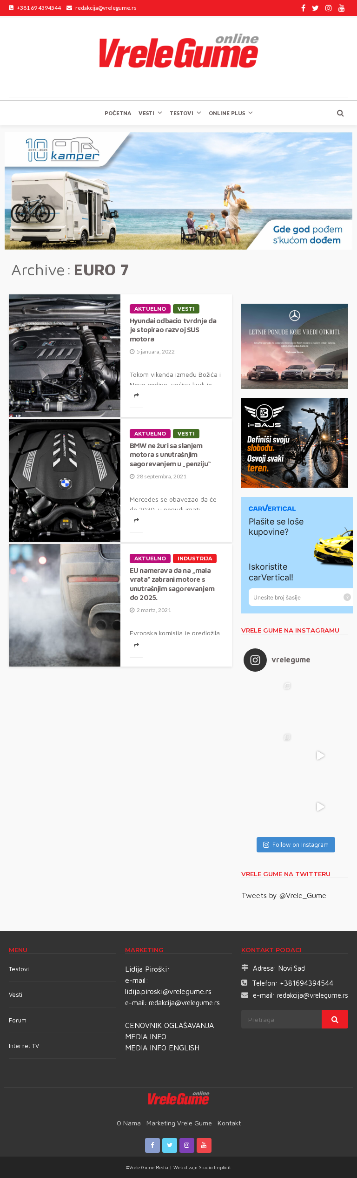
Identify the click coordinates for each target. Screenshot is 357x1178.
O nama (129, 1123)
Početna (118, 112)
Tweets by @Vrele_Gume (283, 895)
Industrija (195, 558)
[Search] (340, 113)
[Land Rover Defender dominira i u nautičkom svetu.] (320, 806)
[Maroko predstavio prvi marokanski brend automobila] (320, 704)
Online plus (227, 112)
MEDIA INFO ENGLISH (162, 1047)
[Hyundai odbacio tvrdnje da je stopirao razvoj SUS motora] (64, 355)
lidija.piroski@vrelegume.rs (168, 991)
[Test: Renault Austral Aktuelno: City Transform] (320, 755)
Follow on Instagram (300, 844)
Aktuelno (150, 309)
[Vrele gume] (178, 57)
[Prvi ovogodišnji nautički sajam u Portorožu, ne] (269, 806)
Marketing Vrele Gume (179, 1123)
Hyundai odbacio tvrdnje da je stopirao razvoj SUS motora (173, 329)
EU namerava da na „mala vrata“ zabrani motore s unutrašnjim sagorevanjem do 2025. (172, 583)
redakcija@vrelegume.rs (184, 1003)
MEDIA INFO (145, 1036)
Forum (17, 1020)
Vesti (146, 112)
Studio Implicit (214, 1167)
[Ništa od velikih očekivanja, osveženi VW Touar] (269, 704)
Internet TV (24, 1045)
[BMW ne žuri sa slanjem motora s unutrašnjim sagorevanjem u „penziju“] (64, 480)
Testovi (19, 969)
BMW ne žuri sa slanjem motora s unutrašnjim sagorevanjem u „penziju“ (170, 454)
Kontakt (229, 1123)
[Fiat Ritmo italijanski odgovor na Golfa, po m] (269, 755)
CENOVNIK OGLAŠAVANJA (169, 1025)
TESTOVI (181, 112)
